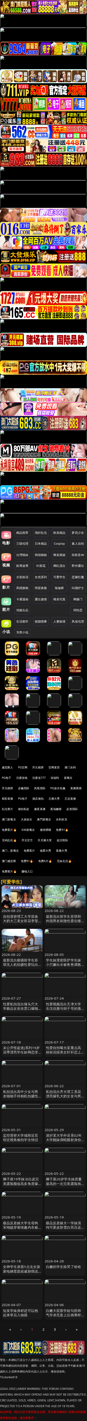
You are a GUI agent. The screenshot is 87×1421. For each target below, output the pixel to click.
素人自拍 (78, 543)
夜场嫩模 (56, 809)
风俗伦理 (78, 621)
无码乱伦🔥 (9, 840)
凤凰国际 (39, 788)
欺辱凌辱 (22, 566)
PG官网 (23, 767)
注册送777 (39, 778)
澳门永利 (70, 767)
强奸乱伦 (41, 533)
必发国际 (72, 809)
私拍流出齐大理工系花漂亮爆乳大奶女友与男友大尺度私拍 (63, 1096)
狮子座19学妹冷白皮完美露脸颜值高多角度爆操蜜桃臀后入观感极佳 (21, 1183)
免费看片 (29, 851)
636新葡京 (28, 830)
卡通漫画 (22, 599)
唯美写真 (59, 599)
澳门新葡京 (9, 819)
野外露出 (78, 566)
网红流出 (59, 566)
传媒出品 (22, 610)
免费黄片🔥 (9, 871)
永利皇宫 (61, 819)
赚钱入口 (27, 871)
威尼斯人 (7, 767)
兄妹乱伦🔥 (64, 861)
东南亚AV (77, 555)
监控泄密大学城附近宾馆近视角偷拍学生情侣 (20, 1137)
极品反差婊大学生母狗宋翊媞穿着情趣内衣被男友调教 (20, 1227)
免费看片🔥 (9, 830)
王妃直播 (70, 799)
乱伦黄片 (7, 809)
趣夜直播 (39, 809)
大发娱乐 (26, 819)
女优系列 (41, 577)
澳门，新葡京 (10, 851)
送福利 (55, 778)
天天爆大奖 (45, 840)
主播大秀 (54, 799)
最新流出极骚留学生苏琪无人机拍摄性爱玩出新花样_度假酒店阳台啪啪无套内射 (21, 967)
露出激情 (41, 599)
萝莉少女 (78, 533)
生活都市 (22, 621)
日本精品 (41, 543)
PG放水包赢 (57, 788)
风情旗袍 (22, 588)
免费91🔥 (27, 861)
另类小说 (22, 632)
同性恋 (77, 610)
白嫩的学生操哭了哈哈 (63, 1266)
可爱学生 (59, 577)
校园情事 (41, 621)
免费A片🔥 (45, 861)
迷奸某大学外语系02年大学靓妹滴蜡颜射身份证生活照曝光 (64, 1139)
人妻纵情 (59, 621)
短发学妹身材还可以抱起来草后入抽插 (20, 1312)
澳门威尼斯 (9, 861)
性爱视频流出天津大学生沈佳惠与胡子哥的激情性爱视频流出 (63, 1008)
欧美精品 (59, 533)
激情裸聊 (45, 830)
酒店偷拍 (38, 799)
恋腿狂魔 (78, 577)
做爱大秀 (45, 851)
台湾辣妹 (22, 555)
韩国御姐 (41, 555)
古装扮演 (22, 577)
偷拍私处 (23, 809)
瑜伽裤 (59, 588)
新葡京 (68, 778)
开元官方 (27, 840)
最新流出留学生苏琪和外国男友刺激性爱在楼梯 (63, 920)
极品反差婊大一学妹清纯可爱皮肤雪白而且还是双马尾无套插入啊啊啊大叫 (63, 1230)
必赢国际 (23, 788)
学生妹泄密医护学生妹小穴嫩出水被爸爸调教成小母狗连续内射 (63, 964)
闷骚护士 (78, 588)
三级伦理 (22, 543)
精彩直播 (7, 799)
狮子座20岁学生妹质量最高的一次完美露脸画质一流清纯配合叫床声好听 (64, 1186)
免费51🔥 (62, 830)
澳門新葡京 (44, 819)
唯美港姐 (59, 555)
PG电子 (6, 778)
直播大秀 (61, 851)
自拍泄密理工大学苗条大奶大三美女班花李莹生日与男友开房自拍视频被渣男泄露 (20, 923)
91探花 (41, 566)
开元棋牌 (38, 767)
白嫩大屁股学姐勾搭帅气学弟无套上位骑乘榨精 (63, 1315)
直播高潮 (76, 788)
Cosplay (59, 543)
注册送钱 (22, 778)
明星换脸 (41, 588)
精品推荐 (22, 533)
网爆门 (77, 599)
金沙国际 (62, 840)
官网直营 (54, 767)
